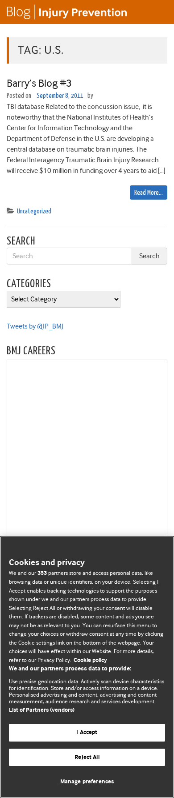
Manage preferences (87, 781)
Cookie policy (90, 660)
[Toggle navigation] (156, 12)
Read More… (148, 192)
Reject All (87, 757)
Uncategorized (34, 211)
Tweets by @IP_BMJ (35, 326)
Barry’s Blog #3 (39, 83)
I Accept (86, 732)
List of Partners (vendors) (42, 710)
